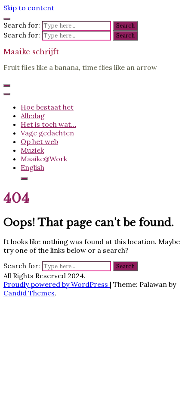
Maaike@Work (44, 158)
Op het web (39, 141)
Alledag (33, 115)
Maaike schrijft (31, 51)
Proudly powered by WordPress (56, 284)
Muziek (32, 150)
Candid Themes (29, 293)
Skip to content (28, 7)
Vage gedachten (47, 133)
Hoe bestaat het (47, 107)
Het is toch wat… (48, 124)
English (32, 167)
